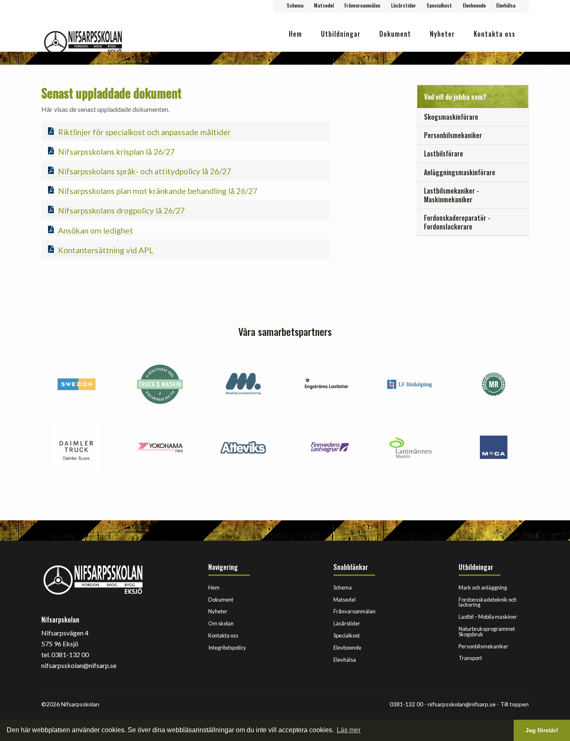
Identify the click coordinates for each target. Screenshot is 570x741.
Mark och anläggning (483, 587)
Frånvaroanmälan (362, 5)
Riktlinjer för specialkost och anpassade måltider (144, 132)
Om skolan (221, 623)
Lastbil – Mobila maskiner (488, 616)
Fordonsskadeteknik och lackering (488, 602)
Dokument (395, 34)
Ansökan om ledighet (95, 230)
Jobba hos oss (493, 60)
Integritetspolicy (227, 647)
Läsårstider (403, 5)
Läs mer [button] (349, 729)
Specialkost (439, 5)
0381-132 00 (406, 704)
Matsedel (324, 5)
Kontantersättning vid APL (106, 250)
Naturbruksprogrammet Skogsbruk (487, 631)
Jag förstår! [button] (541, 730)
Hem (295, 34)
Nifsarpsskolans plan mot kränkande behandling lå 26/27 (157, 191)
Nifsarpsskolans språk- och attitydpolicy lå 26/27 (144, 171)
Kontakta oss (494, 34)
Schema (295, 5)
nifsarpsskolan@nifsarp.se (462, 704)
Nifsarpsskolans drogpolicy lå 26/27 (121, 210)
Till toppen (514, 704)
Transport (470, 658)
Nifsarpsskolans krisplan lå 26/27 (116, 151)
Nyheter (442, 34)
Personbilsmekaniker (483, 646)
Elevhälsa (505, 5)
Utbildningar (341, 34)
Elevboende (474, 5)
